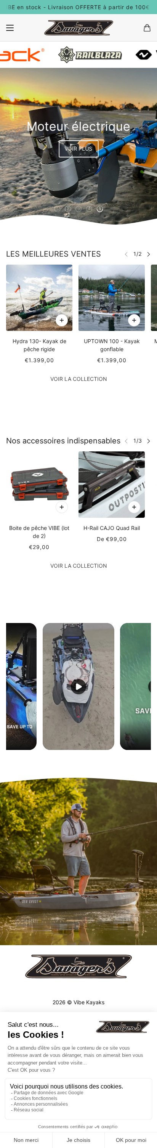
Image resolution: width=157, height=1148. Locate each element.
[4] (89, 209)
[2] (68, 209)
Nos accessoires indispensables (63, 440)
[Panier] (147, 28)
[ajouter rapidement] (62, 507)
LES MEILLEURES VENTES (53, 254)
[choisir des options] (62, 320)
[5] (100, 209)
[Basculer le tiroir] (10, 28)
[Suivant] (148, 254)
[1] (57, 209)
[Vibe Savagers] (78, 27)
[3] (78, 209)
